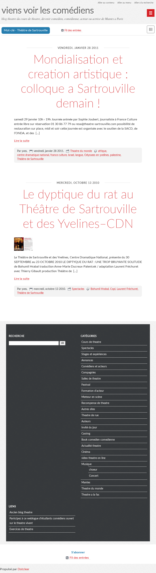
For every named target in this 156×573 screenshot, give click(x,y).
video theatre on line (93, 458)
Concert (93, 476)
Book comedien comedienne (98, 439)
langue (79, 155)
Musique (86, 464)
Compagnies (88, 372)
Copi (112, 289)
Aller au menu (124, 3)
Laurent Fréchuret (127, 289)
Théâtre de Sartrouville (30, 159)
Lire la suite (21, 140)
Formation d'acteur (92, 391)
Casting (85, 433)
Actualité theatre (91, 446)
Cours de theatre (91, 342)
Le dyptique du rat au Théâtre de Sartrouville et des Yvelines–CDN (78, 209)
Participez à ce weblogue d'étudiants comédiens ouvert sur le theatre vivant (42, 521)
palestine (115, 155)
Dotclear (23, 569)
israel (71, 155)
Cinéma (85, 452)
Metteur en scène (91, 397)
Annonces (87, 360)
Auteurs (86, 421)
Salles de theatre (91, 378)
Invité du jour (89, 427)
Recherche (16, 336)
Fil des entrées (72, 30)
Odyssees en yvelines (96, 155)
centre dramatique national (33, 155)
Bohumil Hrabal (100, 289)
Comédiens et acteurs (94, 366)
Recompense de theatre (95, 403)
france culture (58, 155)
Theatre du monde (81, 151)
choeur (93, 469)
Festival (85, 385)
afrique (102, 151)
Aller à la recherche (143, 3)
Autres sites (88, 409)
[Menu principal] (150, 13)
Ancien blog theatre (21, 512)
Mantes (85, 482)
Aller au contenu (106, 3)
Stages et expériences (94, 354)
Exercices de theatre (21, 529)
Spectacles (78, 289)
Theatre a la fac (90, 494)
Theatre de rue (90, 415)
